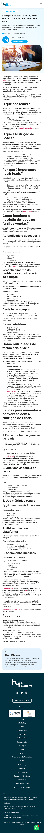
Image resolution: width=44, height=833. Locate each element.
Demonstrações (22, 742)
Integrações (22, 746)
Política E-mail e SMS (22, 787)
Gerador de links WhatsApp (22, 757)
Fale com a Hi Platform (11, 610)
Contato (22, 768)
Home (22, 719)
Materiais (22, 761)
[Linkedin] (26, 693)
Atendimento (10, 11)
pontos (15, 266)
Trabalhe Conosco (22, 772)
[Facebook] (22, 693)
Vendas (22, 727)
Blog (22, 753)
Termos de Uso (22, 780)
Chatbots (10, 457)
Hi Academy (22, 765)
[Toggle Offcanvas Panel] (41, 4)
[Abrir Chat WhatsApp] (36, 827)
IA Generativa (22, 738)
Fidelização (22, 734)
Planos (22, 749)
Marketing (22, 723)
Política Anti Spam (22, 783)
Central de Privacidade (22, 776)
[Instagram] (17, 693)
